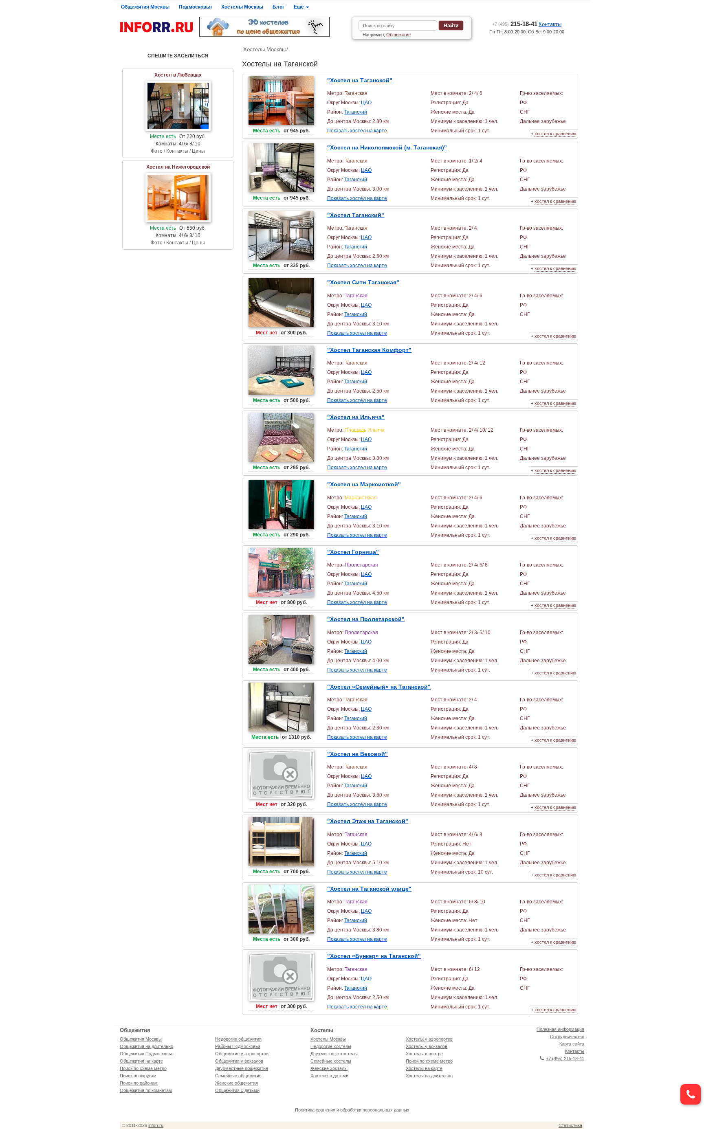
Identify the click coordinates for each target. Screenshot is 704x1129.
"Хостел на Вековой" (357, 754)
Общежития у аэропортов (241, 1053)
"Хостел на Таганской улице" (369, 888)
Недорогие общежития (238, 1039)
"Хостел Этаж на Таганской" (367, 821)
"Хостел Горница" (353, 552)
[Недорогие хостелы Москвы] (272, 27)
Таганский (355, 112)
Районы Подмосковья (237, 1046)
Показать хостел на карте (357, 131)
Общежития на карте (141, 1061)
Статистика (570, 1125)
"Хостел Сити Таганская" (363, 282)
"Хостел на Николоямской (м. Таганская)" (387, 147)
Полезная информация (560, 1029)
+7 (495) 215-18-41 (565, 1058)
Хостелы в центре (424, 1053)
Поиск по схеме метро (143, 1068)
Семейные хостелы (330, 1061)
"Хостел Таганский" (355, 215)
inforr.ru (155, 1125)
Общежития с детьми (237, 1090)
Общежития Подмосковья (147, 1053)
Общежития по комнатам (146, 1090)
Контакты (550, 24)
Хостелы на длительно (429, 1075)
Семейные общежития (238, 1075)
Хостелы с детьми (329, 1075)
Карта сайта (571, 1043)
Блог (278, 7)
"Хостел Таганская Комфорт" (369, 350)
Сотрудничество (567, 1036)
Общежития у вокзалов (239, 1061)
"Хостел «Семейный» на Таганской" (379, 686)
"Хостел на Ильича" (356, 417)
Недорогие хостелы (330, 1046)
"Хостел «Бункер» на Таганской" (374, 956)
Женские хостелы (329, 1068)
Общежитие (398, 34)
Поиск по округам (138, 1075)
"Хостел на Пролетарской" (366, 619)
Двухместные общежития (241, 1068)
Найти (451, 26)
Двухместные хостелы (334, 1053)
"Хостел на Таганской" (359, 80)
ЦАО (366, 102)
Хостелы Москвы (242, 7)
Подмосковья (195, 7)
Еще (299, 7)
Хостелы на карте (424, 1068)
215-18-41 (514, 23)
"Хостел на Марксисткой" (364, 484)
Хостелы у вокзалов (426, 1046)
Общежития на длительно (146, 1046)
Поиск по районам (139, 1083)
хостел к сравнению (555, 133)
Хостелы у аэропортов (429, 1039)
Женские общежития (236, 1083)
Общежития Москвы (145, 7)
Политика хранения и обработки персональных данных (352, 1109)
